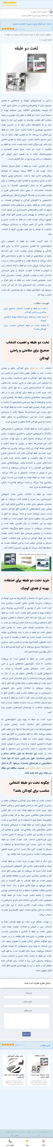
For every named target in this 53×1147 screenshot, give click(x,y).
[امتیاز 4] (6, 28)
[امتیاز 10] (13, 28)
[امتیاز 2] (3, 28)
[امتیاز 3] (4, 28)
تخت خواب (36, 11)
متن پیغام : (27, 1010)
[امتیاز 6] (8, 28)
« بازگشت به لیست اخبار (43, 35)
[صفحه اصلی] (9, 4)
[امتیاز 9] (12, 28)
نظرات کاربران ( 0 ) (45, 40)
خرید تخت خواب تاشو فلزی (38, 768)
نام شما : (28, 993)
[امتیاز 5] (7, 28)
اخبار (44, 11)
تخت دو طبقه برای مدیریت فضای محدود (36, 15)
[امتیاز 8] (11, 28)
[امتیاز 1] (2, 28)
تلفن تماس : (27, 1001)
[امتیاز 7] (9, 28)
